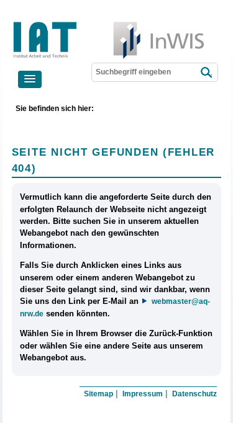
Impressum (142, 394)
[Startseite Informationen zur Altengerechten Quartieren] (86, 24)
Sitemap (98, 394)
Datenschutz (194, 394)
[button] (30, 79)
